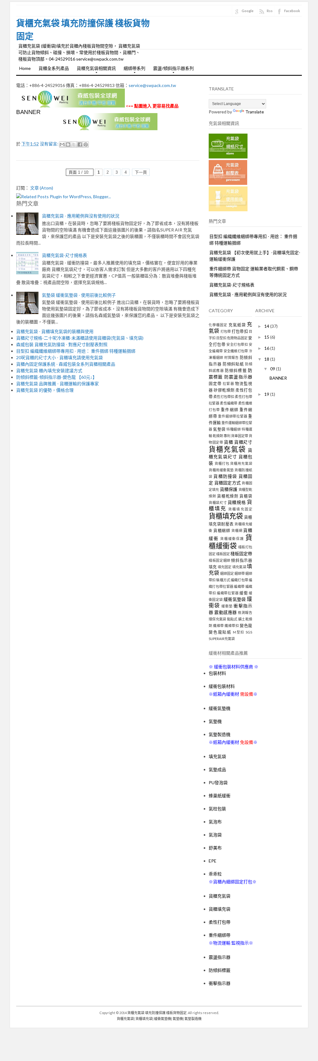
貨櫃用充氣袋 (241, 463)
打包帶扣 (240, 331)
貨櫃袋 (245, 496)
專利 (227, 436)
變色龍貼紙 (220, 632)
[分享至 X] (74, 144)
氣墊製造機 (219, 734)
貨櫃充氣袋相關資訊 (95, 70)
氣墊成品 (217, 769)
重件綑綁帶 (219, 935)
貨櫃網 (237, 530)
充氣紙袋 (237, 324)
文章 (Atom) (41, 187)
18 (267, 359)
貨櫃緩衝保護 (232, 539)
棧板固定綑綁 (219, 560)
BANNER (28, 112)
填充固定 (225, 567)
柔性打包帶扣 (223, 397)
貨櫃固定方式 (227, 482)
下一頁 (141, 172)
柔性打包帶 (219, 922)
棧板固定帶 (241, 553)
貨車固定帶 (239, 436)
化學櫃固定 (218, 325)
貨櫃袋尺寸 (218, 503)
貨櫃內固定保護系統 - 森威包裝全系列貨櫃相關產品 (65, 364)
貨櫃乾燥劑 (228, 496)
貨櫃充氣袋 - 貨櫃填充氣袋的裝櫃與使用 (54, 331)
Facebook (292, 11)
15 (267, 337)
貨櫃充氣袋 (227, 449)
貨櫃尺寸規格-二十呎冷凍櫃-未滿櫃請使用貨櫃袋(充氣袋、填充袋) (79, 338)
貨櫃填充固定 (240, 509)
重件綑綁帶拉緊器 (232, 416)
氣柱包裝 (217, 808)
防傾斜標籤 (236, 370)
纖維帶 (218, 626)
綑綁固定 (227, 573)
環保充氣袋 (217, 619)
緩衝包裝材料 (222, 686)
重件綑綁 (229, 409)
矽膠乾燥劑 (224, 390)
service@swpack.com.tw (152, 85)
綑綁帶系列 (132, 70)
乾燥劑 (218, 436)
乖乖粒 (215, 873)
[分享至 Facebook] (80, 144)
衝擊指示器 (219, 983)
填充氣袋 (239, 567)
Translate (254, 111)
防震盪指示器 (238, 376)
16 (267, 348)
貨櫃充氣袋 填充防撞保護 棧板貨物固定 (157, 1013)
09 (273, 368)
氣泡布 (215, 821)
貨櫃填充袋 (226, 516)
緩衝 (243, 593)
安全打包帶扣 (237, 344)
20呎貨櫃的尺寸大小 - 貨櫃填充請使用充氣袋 (59, 357)
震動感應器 (225, 612)
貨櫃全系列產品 (54, 68)
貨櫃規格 (237, 502)
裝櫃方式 (223, 580)
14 (267, 326)
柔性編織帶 (229, 403)
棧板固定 (223, 554)
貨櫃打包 (222, 463)
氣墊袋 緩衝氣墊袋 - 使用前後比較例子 (79, 295)
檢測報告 (245, 613)
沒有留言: (49, 143)
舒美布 (215, 847)
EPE (212, 860)
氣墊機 (215, 721)
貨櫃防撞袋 (225, 476)
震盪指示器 (219, 957)
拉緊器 (228, 384)
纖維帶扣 (232, 626)
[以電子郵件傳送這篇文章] (62, 144)
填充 (213, 567)
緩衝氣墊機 (219, 708)
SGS (249, 632)
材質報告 (231, 357)
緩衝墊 (227, 606)
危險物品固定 (237, 338)
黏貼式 (232, 619)
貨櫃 (228, 442)
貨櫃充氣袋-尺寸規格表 (64, 255)
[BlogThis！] (68, 144)
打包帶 (225, 331)
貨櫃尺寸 (243, 442)
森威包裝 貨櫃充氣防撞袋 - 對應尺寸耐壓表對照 (61, 344)
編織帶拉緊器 (227, 593)
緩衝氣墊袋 (235, 599)
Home (25, 68)
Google (247, 11)
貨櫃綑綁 (221, 530)
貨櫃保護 (229, 489)
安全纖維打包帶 (236, 351)
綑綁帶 (239, 573)
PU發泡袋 (218, 782)
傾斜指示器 (241, 560)
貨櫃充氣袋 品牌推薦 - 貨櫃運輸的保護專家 (57, 383)
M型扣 (238, 632)
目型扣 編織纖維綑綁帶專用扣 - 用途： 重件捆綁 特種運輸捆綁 (75, 351)
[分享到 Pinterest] (86, 144)
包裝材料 (217, 673)
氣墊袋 (219, 429)
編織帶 (239, 586)
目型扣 (221, 338)
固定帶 (215, 383)
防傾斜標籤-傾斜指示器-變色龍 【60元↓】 (56, 377)
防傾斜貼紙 (233, 364)
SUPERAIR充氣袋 (222, 639)
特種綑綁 (233, 429)
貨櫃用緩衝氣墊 (221, 470)
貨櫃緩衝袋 (230, 541)
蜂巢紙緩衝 (219, 795)
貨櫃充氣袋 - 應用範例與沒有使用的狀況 (80, 215)
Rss (270, 11)
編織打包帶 (239, 580)
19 (267, 394)
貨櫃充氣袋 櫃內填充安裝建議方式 (49, 370)
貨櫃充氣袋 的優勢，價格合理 (45, 390)
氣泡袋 (215, 834)
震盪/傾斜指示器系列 (172, 70)
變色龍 (246, 625)
